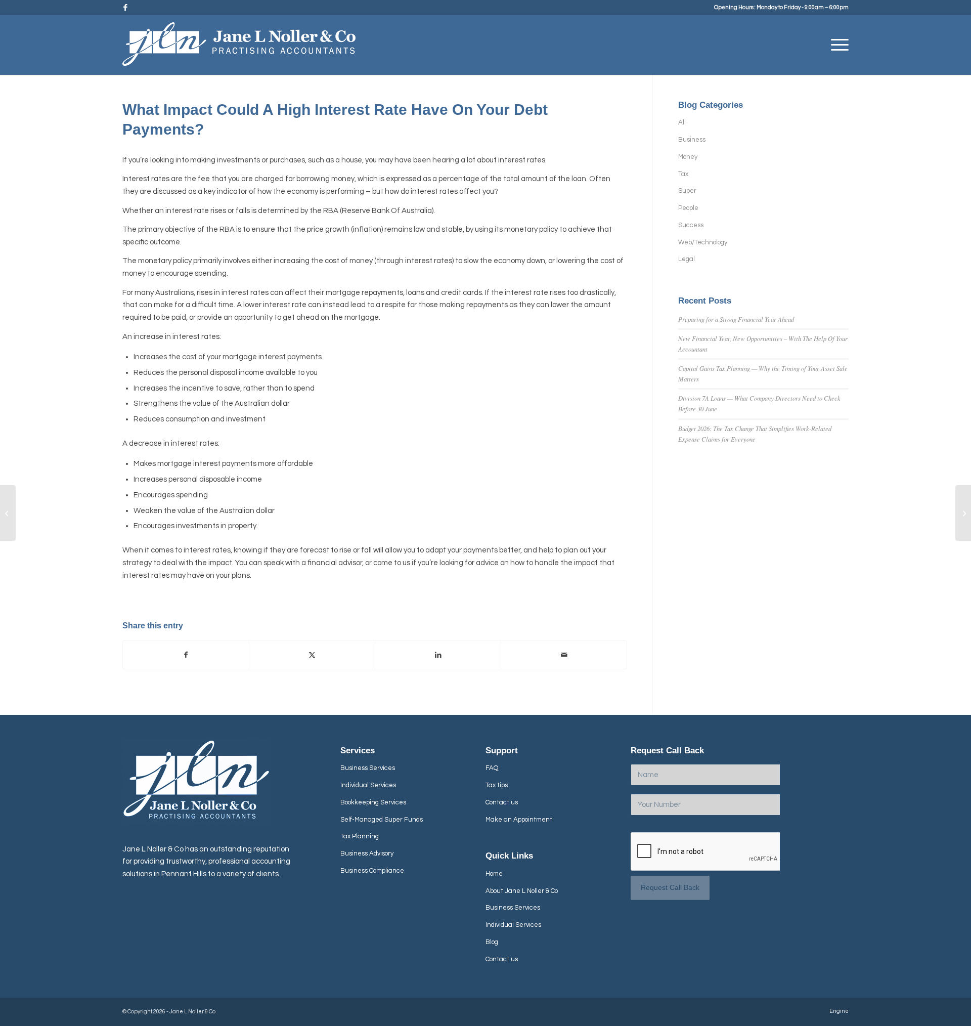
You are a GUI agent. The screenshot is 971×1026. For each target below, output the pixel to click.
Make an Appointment (519, 819)
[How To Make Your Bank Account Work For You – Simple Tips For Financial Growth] (8, 513)
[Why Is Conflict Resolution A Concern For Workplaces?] (963, 513)
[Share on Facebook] (186, 655)
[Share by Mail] (564, 655)
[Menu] (836, 45)
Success (690, 225)
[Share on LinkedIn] (438, 655)
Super (687, 190)
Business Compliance (372, 870)
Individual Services (368, 785)
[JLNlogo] (239, 48)
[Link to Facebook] (125, 7)
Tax (683, 174)
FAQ (492, 768)
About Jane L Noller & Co (522, 890)
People (688, 207)
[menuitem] (836, 45)
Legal (686, 259)
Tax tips (497, 785)
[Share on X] (312, 655)
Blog (492, 942)
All (682, 122)
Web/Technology (702, 242)
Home (494, 873)
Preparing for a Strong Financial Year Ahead (736, 319)
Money (687, 156)
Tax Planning (359, 836)
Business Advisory (366, 853)
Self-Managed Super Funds (381, 819)
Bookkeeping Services (373, 802)
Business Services (367, 768)
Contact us (502, 802)
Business (691, 139)
